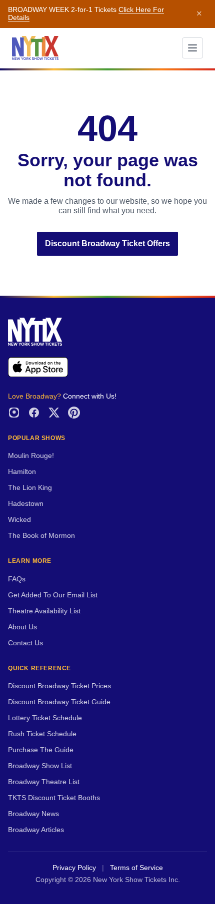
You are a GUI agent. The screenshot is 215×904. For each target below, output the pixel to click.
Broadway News (33, 814)
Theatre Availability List (44, 611)
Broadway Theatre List (44, 782)
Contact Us (25, 643)
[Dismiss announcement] (199, 14)
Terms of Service (136, 868)
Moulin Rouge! (31, 455)
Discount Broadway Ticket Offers (107, 243)
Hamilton (22, 471)
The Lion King (30, 487)
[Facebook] (34, 413)
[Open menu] (192, 47)
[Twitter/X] (54, 413)
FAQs (17, 579)
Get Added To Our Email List (53, 595)
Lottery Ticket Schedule (45, 718)
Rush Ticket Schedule (42, 734)
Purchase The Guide (41, 750)
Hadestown (26, 503)
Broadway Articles (36, 830)
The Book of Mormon (41, 535)
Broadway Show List (40, 766)
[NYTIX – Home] (35, 48)
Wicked (19, 519)
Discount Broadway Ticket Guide (59, 702)
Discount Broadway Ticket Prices (59, 686)
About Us (22, 627)
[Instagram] (14, 413)
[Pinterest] (74, 413)
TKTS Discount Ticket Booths (54, 798)
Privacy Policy (74, 868)
